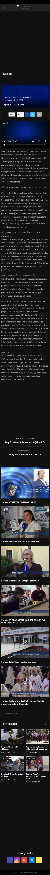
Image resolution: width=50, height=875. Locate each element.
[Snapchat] (39, 860)
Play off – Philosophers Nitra (25, 454)
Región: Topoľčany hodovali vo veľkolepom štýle (36, 776)
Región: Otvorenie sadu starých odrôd (25, 442)
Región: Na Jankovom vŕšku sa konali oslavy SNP (37, 747)
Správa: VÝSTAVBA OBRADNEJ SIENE (18, 502)
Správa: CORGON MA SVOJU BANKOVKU (20, 541)
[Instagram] (17, 860)
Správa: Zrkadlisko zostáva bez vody (18, 662)
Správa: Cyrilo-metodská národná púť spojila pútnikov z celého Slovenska (22, 703)
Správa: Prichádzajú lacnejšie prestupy (20, 580)
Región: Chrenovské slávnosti (9, 747)
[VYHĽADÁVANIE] (46, 713)
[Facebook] (10, 860)
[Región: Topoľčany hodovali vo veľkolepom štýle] (37, 763)
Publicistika (7, 731)
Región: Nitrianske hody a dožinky (12, 775)
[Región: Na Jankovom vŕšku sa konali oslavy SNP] (37, 736)
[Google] (24, 860)
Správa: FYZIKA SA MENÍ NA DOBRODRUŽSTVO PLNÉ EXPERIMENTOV (23, 621)
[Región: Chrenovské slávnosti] (12, 736)
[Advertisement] (25, 408)
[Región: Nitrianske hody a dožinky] (12, 763)
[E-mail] (32, 860)
